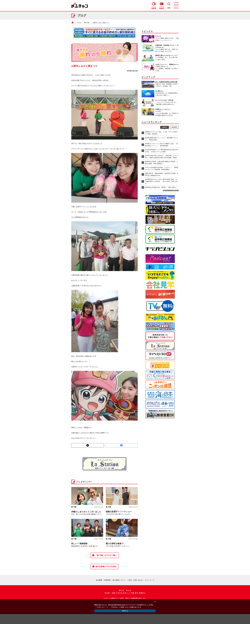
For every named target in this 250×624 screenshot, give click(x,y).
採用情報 (107, 580)
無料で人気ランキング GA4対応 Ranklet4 (170, 190)
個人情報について (118, 580)
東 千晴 (86, 22)
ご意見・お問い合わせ (135, 580)
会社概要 (99, 580)
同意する (125, 611)
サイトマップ (149, 580)
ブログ (79, 22)
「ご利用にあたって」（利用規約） (106, 607)
